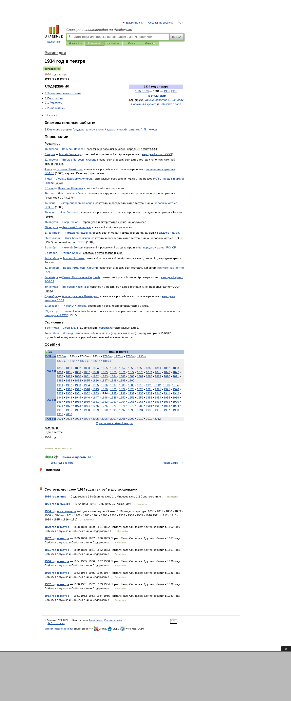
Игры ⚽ (150, 43)
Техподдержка (96, 620)
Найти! (176, 37)
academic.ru (54, 41)
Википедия (75, 43)
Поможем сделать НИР (76, 456)
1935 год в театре (57, 572)
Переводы (113, 43)
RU (179, 22)
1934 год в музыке (57, 503)
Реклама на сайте (113, 620)
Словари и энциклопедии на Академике (99, 30)
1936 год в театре (57, 561)
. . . (114, 129)
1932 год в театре (57, 584)
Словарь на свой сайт (161, 22)
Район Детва (170, 462)
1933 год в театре (61, 462)
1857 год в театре (57, 538)
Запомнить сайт (135, 22)
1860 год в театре (57, 526)
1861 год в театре (57, 549)
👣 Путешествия (56, 623)
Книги (131, 43)
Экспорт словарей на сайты (59, 629)
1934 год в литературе (60, 511)
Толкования (94, 43)
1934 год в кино (55, 496)
